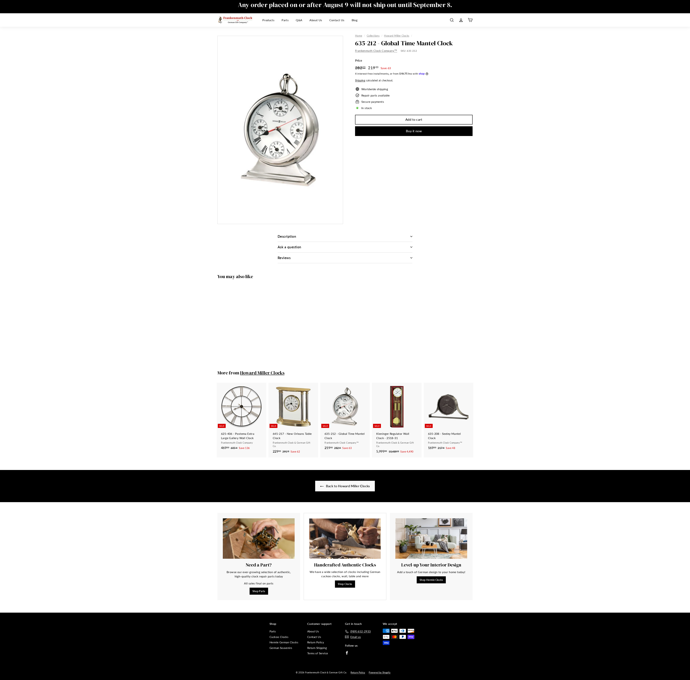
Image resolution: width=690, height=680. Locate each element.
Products (268, 20)
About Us (315, 20)
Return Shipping (317, 647)
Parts (285, 20)
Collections (373, 35)
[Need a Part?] (259, 538)
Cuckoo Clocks (279, 636)
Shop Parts (258, 591)
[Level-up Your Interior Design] (431, 538)
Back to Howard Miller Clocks (347, 486)
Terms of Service (317, 653)
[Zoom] (280, 130)
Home (358, 35)
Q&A (299, 20)
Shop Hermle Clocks (431, 579)
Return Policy (315, 642)
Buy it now (414, 131)
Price (358, 60)
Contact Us (336, 20)
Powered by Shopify (379, 672)
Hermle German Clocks (284, 642)
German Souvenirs (281, 647)
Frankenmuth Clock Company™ (376, 50)
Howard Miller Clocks (396, 35)
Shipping (360, 80)
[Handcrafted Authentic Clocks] (345, 538)
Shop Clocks (345, 584)
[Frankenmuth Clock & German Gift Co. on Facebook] (347, 652)
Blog (355, 20)
